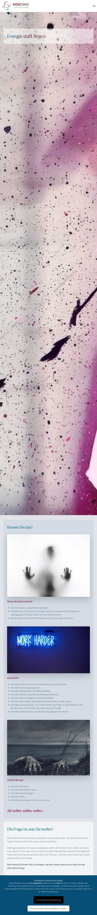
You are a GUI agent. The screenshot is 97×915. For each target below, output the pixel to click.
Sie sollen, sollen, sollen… (25, 810)
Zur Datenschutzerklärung (49, 900)
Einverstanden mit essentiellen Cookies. (48, 908)
